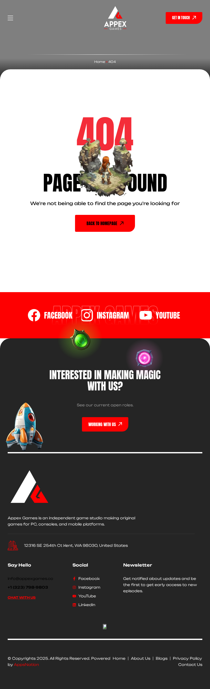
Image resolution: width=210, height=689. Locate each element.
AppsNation (26, 664)
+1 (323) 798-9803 (28, 587)
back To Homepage (102, 223)
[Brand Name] (50, 315)
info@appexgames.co (30, 578)
